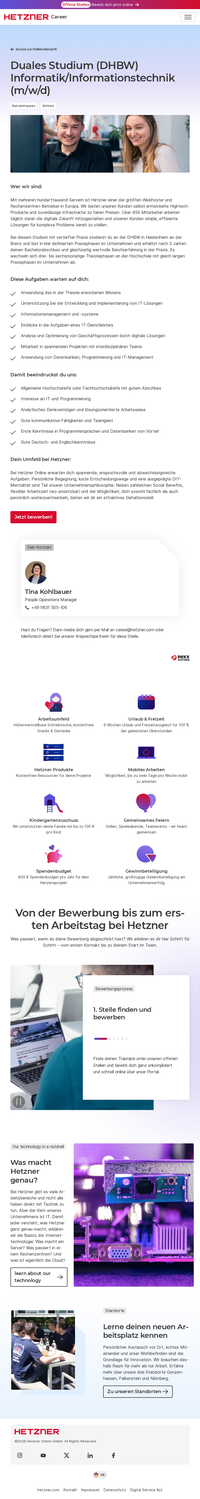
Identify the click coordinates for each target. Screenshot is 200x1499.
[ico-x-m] (66, 1455)
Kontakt (70, 1490)
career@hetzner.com (135, 629)
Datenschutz (115, 1490)
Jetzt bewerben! (33, 517)
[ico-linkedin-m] (90, 1455)
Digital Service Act (146, 1490)
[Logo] (100, 1431)
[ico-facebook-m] (113, 1455)
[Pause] (18, 1102)
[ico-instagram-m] (20, 1455)
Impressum (90, 1490)
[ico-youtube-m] (43, 1455)
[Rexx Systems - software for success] (180, 657)
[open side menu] (188, 17)
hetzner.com (48, 1490)
